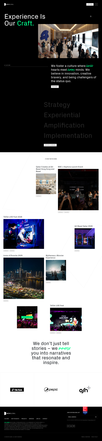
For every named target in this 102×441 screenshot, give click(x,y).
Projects (24, 418)
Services (31, 418)
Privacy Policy (94, 436)
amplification (6, 250)
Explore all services (50, 145)
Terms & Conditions (85, 436)
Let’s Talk (90, 4)
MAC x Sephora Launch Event (70, 167)
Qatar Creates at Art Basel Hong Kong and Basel (45, 169)
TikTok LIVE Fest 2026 (12, 217)
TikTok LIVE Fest (57, 306)
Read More (54, 86)
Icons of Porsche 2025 (12, 255)
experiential (12, 250)
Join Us (38, 418)
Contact (45, 418)
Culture (6, 418)
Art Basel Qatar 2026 (84, 226)
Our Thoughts (15, 418)
